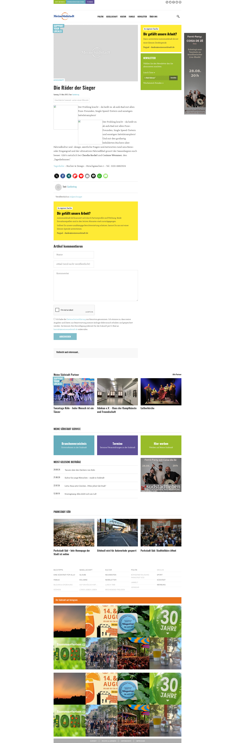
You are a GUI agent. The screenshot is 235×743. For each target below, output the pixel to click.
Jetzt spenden (63, 386)
